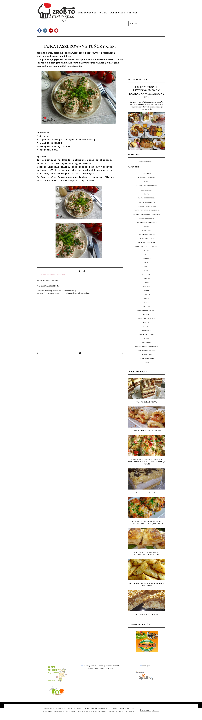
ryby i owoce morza (146, 318)
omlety (146, 286)
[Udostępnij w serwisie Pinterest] (84, 272)
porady (146, 306)
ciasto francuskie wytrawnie (146, 214)
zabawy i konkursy (146, 351)
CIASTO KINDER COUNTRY (146, 614)
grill (146, 250)
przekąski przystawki (47, 275)
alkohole (146, 174)
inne (147, 254)
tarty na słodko (146, 335)
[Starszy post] (122, 353)
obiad (146, 282)
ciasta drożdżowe (147, 202)
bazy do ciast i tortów (147, 186)
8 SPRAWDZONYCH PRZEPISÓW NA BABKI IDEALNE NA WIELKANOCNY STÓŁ (146, 92)
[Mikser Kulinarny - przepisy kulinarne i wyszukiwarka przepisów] (57, 681)
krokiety (147, 266)
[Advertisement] (146, 58)
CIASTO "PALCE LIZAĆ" (146, 492)
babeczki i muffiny (146, 178)
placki (147, 302)
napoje (147, 278)
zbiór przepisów (147, 359)
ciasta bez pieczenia (147, 198)
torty (146, 339)
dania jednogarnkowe (147, 222)
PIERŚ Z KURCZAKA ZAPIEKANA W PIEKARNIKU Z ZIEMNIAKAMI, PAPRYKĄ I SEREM (146, 461)
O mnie (103, 13)
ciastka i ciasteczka (146, 206)
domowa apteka (147, 238)
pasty (146, 290)
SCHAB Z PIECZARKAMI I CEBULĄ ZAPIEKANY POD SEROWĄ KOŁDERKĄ (146, 522)
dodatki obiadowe (147, 234)
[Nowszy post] (37, 353)
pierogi (147, 294)
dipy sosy (146, 230)
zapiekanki (147, 355)
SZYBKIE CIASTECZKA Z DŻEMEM (147, 430)
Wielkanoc (61, 275)
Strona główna (87, 13)
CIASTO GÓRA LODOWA (146, 402)
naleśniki (146, 274)
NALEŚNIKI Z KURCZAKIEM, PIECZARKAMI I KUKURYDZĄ (146, 553)
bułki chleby (146, 190)
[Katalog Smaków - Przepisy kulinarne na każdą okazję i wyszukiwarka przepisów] (101, 668)
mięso (146, 270)
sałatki (146, 322)
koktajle (147, 258)
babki (146, 182)
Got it (155, 710)
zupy (147, 363)
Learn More (146, 710)
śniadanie (146, 331)
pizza (146, 298)
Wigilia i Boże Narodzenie (146, 347)
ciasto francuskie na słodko (147, 210)
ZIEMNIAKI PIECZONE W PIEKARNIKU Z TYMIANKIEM (146, 584)
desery (147, 226)
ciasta (147, 194)
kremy (147, 262)
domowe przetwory (146, 242)
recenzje (147, 315)
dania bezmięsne (146, 218)
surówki (146, 327)
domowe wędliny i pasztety (147, 246)
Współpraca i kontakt (123, 13)
